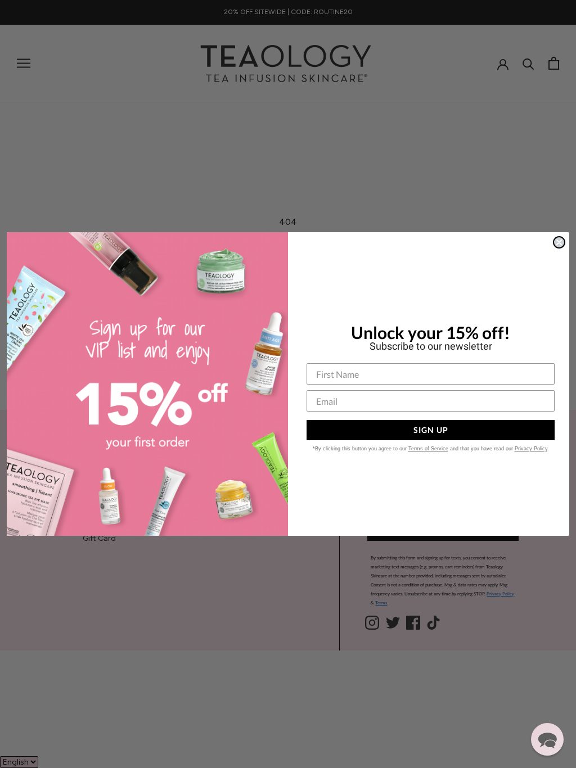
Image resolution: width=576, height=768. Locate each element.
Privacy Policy (531, 448)
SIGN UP (430, 430)
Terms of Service (428, 448)
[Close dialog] (559, 242)
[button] (547, 739)
